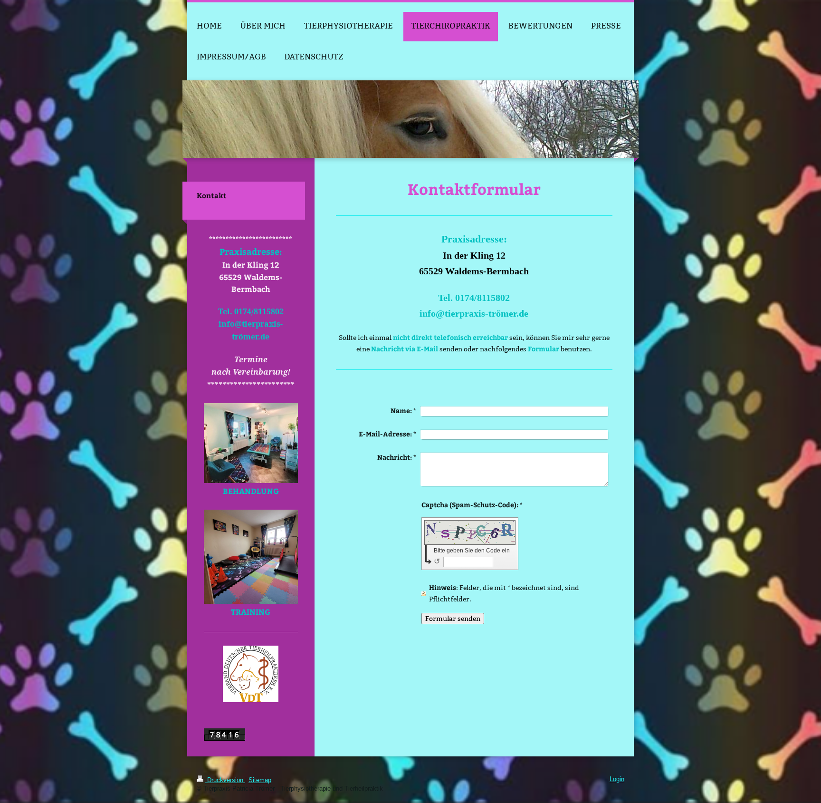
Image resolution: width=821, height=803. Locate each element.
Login (617, 779)
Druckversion (225, 780)
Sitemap (259, 780)
